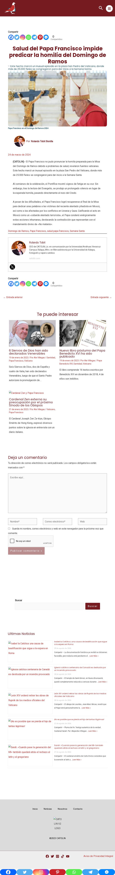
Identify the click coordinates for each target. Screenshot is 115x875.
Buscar (93, 606)
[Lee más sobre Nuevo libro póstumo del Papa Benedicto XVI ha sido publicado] (82, 333)
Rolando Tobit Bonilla (42, 141)
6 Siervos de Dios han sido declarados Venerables (28, 352)
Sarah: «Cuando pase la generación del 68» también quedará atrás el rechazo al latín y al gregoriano (78, 746)
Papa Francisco (38, 231)
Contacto (78, 809)
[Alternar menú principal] (109, 8)
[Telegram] (34, 37)
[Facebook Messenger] (46, 37)
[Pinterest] (40, 37)
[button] (101, 8)
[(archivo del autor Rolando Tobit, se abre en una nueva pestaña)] (19, 141)
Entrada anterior (13, 297)
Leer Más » (94, 656)
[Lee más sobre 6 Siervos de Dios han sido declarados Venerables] (32, 333)
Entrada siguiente (101, 297)
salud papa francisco (58, 231)
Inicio (35, 809)
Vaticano (28, 361)
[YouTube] (67, 856)
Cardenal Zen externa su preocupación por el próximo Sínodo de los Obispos (31, 402)
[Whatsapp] (28, 37)
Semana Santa (77, 231)
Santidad (51, 357)
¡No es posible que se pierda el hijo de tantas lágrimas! (79, 719)
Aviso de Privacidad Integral (98, 856)
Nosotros (62, 809)
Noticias (48, 809)
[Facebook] (11, 37)
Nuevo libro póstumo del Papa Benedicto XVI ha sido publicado (82, 353)
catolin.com (34, 258)
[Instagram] (22, 37)
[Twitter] (16, 37)
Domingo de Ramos (18, 231)
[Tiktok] (62, 856)
